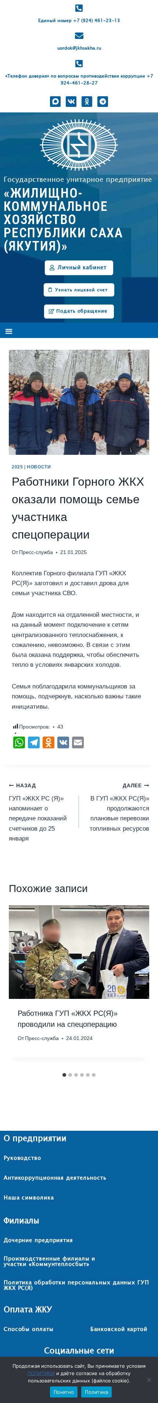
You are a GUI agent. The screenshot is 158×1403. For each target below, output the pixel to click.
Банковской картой (118, 1329)
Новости (39, 467)
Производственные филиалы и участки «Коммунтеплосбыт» (49, 1262)
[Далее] (136, 987)
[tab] (64, 1075)
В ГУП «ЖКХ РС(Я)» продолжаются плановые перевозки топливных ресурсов (119, 807)
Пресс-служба (36, 552)
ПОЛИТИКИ (41, 1373)
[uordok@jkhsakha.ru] (79, 36)
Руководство (22, 1158)
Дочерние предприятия (38, 1240)
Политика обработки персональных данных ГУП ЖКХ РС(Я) (76, 1285)
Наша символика (29, 1198)
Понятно (64, 1392)
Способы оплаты (29, 1329)
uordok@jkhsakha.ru (79, 48)
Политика (96, 1392)
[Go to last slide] (22, 987)
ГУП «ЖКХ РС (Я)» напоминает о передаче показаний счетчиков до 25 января (38, 812)
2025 (17, 467)
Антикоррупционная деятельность (55, 1178)
